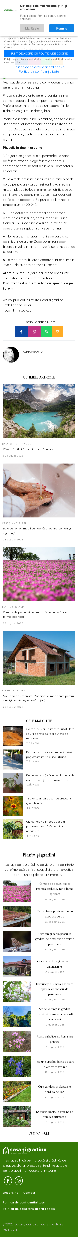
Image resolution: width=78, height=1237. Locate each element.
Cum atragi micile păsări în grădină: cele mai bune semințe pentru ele (54, 939)
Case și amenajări (14, 523)
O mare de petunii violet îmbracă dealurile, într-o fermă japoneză (35, 614)
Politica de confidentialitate (24, 1202)
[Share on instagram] (34, 332)
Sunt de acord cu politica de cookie (39, 53)
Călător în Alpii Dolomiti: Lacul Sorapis (28, 449)
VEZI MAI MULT (39, 1134)
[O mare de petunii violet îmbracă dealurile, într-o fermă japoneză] (39, 574)
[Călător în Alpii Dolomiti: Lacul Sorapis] (39, 411)
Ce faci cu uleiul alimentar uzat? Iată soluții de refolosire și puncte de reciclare (50, 733)
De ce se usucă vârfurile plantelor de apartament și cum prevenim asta (50, 777)
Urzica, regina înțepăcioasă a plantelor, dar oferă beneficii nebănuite (45, 826)
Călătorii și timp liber (17, 444)
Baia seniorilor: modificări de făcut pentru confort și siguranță (37, 531)
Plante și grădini (14, 607)
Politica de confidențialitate (39, 71)
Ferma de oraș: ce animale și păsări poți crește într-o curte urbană (49, 754)
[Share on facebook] (21, 332)
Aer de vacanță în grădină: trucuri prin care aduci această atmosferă (54, 1014)
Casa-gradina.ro (25, 1151)
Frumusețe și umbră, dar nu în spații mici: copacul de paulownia (54, 989)
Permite (66, 26)
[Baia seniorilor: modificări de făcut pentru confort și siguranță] (39, 490)
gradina (46, 119)
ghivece (69, 129)
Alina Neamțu (33, 351)
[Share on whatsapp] (46, 332)
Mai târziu (43, 26)
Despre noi (11, 1192)
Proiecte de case (13, 690)
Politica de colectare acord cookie (29, 1209)
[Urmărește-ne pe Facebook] (8, 1180)
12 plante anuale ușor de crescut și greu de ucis (49, 801)
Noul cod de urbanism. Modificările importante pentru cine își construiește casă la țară (38, 698)
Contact (29, 1192)
